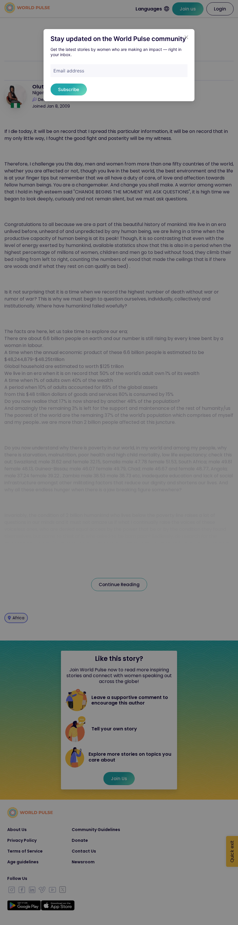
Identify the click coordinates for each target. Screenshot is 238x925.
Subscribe (68, 89)
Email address (68, 71)
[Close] (186, 37)
